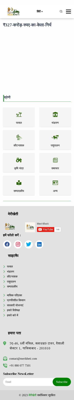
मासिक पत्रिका (14, 295)
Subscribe (61, 381)
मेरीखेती (32, 395)
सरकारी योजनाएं (15, 305)
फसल (10, 266)
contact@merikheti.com (23, 358)
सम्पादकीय (12, 286)
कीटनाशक (12, 276)
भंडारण (10, 271)
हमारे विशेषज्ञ (13, 310)
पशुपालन (11, 281)
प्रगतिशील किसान (16, 300)
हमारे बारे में (12, 315)
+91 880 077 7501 (20, 365)
